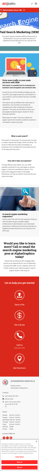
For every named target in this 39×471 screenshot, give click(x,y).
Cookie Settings (19, 457)
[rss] (10, 438)
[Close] (36, 441)
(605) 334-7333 (19, 348)
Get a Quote (19, 324)
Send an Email (9, 399)
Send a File (19, 304)
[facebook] (4, 438)
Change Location (16, 385)
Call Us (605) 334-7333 (11, 396)
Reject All (19, 462)
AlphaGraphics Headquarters (19, 388)
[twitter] (7, 438)
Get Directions (19, 368)
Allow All (19, 467)
